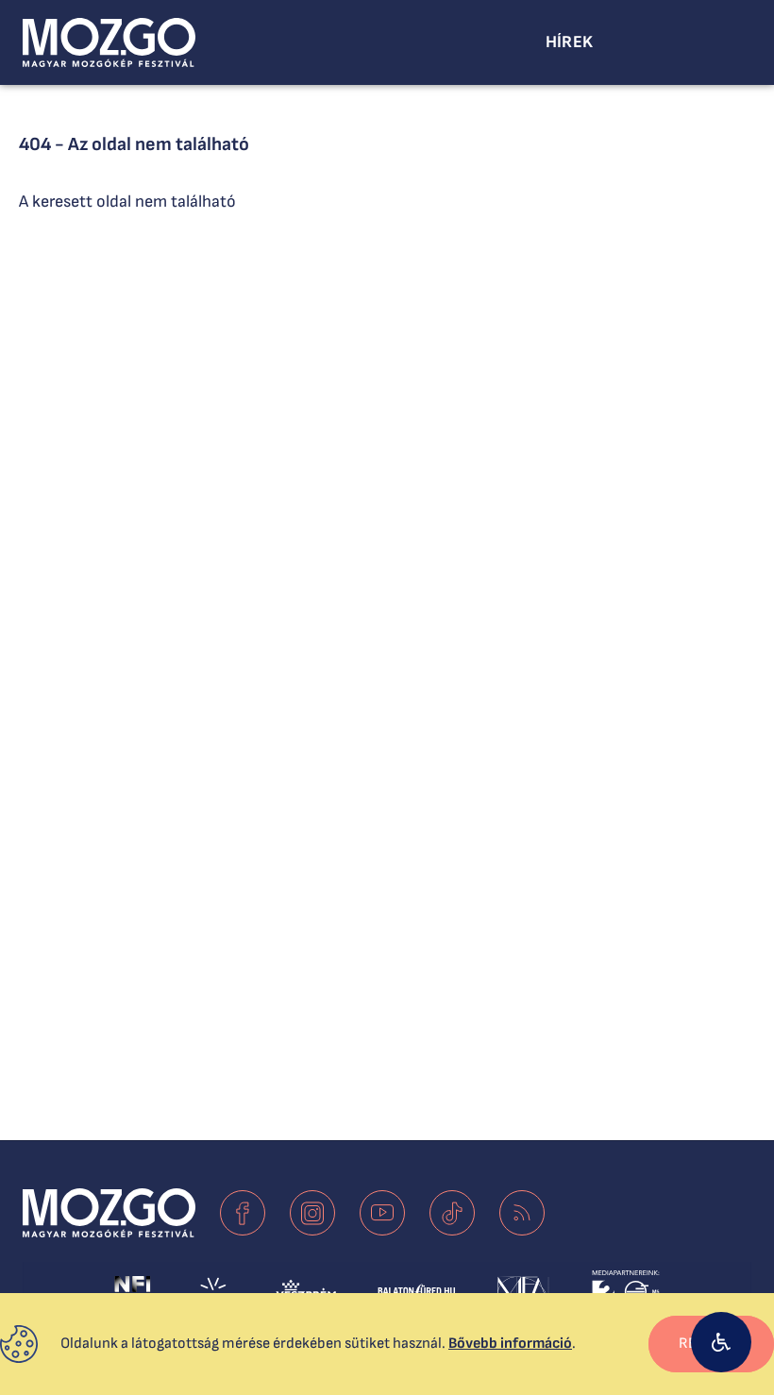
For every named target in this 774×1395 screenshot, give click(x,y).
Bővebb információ (510, 1344)
